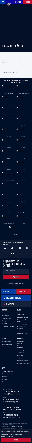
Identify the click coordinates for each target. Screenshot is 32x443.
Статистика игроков (23, 324)
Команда (4, 310)
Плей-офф (20, 331)
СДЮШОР (4, 379)
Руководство (5, 315)
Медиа (4, 338)
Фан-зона (20, 338)
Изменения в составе (8, 326)
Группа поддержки (22, 350)
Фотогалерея (5, 347)
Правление (5, 313)
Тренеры (4, 321)
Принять (16, 440)
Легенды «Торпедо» (7, 374)
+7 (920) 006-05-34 (11, 399)
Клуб (3, 368)
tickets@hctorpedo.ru (12, 402)
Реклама (4, 376)
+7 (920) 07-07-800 (11, 407)
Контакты (4, 381)
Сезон (19, 310)
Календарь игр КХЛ (22, 317)
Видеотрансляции (7, 344)
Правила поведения (23, 363)
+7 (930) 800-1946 (10, 415)
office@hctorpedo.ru (11, 394)
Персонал (4, 323)
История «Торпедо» (7, 371)
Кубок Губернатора (22, 333)
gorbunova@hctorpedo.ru (13, 409)
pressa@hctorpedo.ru (11, 417)
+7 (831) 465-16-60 (11, 392)
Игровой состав (6, 318)
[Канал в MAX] (19, 253)
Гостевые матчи (21, 358)
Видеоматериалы (7, 341)
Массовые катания (22, 360)
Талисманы (20, 352)
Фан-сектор (20, 355)
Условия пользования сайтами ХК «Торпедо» (12, 428)
